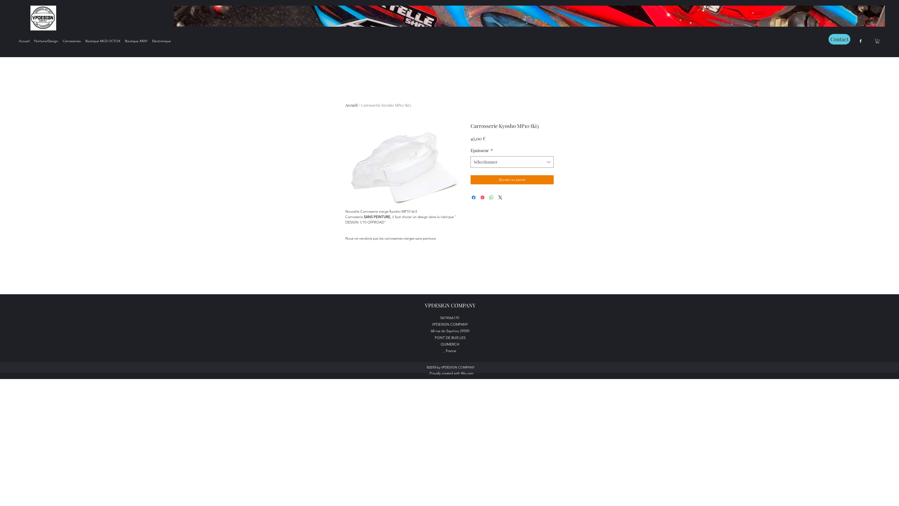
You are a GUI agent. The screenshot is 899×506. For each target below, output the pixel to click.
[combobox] (512, 162)
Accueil (351, 105)
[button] (877, 41)
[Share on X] (500, 197)
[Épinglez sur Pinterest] (482, 197)
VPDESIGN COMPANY (450, 305)
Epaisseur (482, 150)
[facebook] (860, 41)
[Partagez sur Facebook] (473, 197)
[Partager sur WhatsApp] (491, 197)
